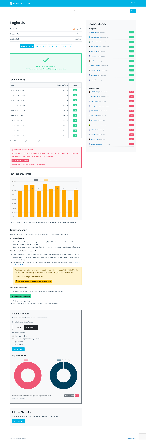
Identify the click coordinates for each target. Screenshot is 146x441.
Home (12, 11)
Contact (132, 3)
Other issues (19, 344)
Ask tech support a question (20, 296)
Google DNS (19, 265)
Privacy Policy (131, 438)
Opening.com (21, 3)
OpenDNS (77, 262)
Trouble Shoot (54, 46)
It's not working (27, 339)
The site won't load (21, 336)
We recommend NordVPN (20, 160)
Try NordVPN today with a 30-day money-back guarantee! (34, 281)
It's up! (18, 327)
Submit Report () (27, 46)
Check (133, 11)
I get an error (19, 341)
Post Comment (19, 421)
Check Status (66, 46)
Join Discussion (41, 46)
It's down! (31, 327)
